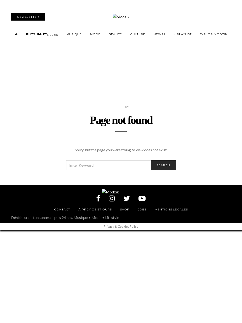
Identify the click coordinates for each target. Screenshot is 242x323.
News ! (159, 34)
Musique (74, 34)
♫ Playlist (182, 34)
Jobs (142, 209)
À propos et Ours (95, 209)
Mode (95, 34)
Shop (125, 209)
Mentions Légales (171, 209)
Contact (62, 209)
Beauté (115, 34)
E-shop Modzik (213, 34)
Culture (137, 34)
